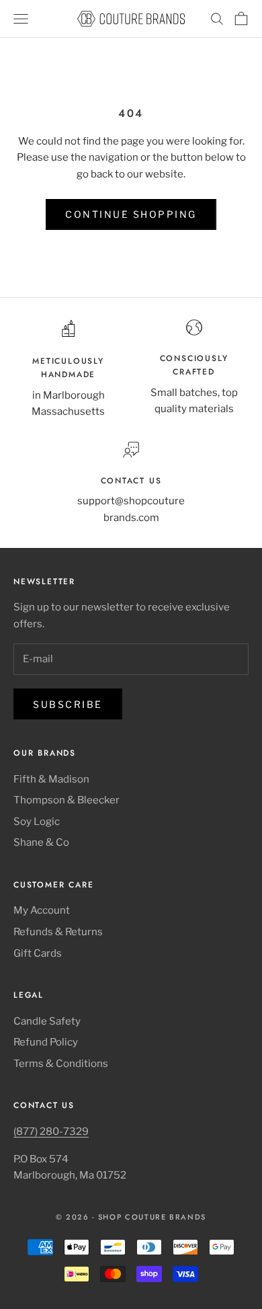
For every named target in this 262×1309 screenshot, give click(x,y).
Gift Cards (37, 953)
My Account (41, 910)
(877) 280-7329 (51, 1131)
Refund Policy (45, 1042)
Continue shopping (131, 214)
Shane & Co (41, 842)
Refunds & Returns (58, 932)
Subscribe (68, 704)
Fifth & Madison (51, 779)
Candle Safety (47, 1021)
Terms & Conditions (60, 1064)
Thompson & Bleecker (66, 800)
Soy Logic (36, 822)
